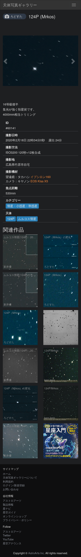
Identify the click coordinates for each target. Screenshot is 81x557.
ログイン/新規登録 (14, 485)
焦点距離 (12, 188)
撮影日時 (12, 135)
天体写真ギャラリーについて (20, 477)
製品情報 (8, 504)
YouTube (8, 539)
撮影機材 (12, 171)
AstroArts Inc (36, 553)
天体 (9, 213)
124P (10, 219)
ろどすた (16, 16)
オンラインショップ (15, 516)
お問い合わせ (11, 489)
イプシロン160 (41, 177)
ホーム (7, 474)
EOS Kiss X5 (39, 181)
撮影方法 (12, 147)
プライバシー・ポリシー (17, 520)
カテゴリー (13, 200)
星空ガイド (9, 512)
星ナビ (7, 508)
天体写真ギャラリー (20, 5)
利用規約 (8, 481)
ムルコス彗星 (27, 219)
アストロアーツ (12, 500)
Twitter (7, 535)
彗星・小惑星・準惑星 (22, 206)
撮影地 (10, 159)
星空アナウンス (12, 543)
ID (7, 123)
